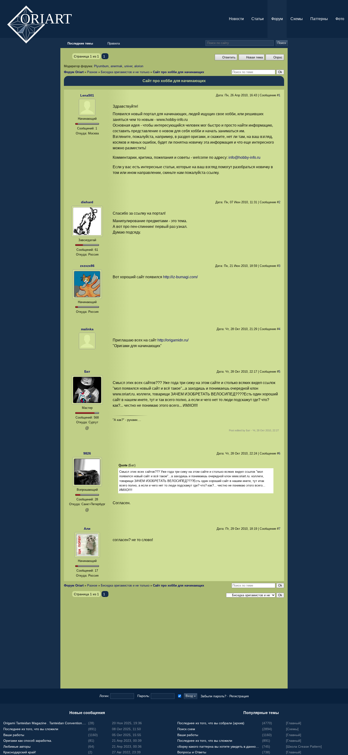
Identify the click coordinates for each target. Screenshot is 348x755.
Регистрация (239, 696)
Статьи (257, 19)
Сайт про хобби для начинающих (178, 72)
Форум (277, 19)
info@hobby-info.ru (244, 157)
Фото (339, 19)
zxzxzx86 (87, 266)
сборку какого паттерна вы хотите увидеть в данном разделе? (219, 746)
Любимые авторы (17, 746)
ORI (50, 18)
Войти (343, 368)
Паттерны (319, 19)
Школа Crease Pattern (304, 746)
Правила (113, 43)
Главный (293, 723)
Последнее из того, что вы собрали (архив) (210, 723)
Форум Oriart (74, 72)
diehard (87, 202)
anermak (116, 66)
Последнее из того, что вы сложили (30, 729)
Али (87, 528)
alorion (138, 66)
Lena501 (87, 95)
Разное (92, 72)
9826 (87, 453)
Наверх (343, 387)
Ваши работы (13, 735)
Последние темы (343, 377)
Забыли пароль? (213, 696)
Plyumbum (101, 66)
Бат (87, 371)
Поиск (281, 43)
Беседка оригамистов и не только (125, 72)
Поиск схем (186, 729)
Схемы (296, 19)
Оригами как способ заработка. (27, 740)
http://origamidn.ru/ (172, 340)
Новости (236, 19)
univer (128, 66)
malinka (87, 329)
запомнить (179, 696)
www (87, 317)
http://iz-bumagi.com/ (180, 277)
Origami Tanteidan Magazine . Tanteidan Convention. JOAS (45, 723)
